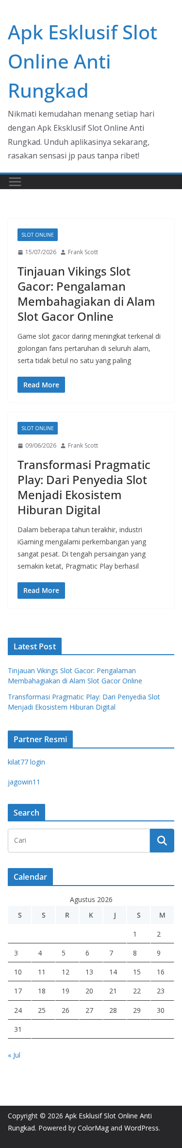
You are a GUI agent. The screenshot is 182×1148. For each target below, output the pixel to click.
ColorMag (93, 1127)
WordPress (141, 1127)
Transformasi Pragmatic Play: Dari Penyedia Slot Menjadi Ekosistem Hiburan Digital (83, 487)
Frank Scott (83, 252)
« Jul (14, 1055)
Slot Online (37, 234)
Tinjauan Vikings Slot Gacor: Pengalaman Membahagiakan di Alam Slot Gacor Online (86, 294)
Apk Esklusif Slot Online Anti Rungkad (82, 61)
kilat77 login (26, 761)
